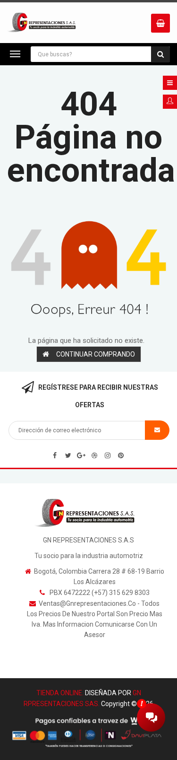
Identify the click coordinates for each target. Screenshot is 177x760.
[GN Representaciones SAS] (88, 512)
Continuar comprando (95, 354)
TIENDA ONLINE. (60, 693)
